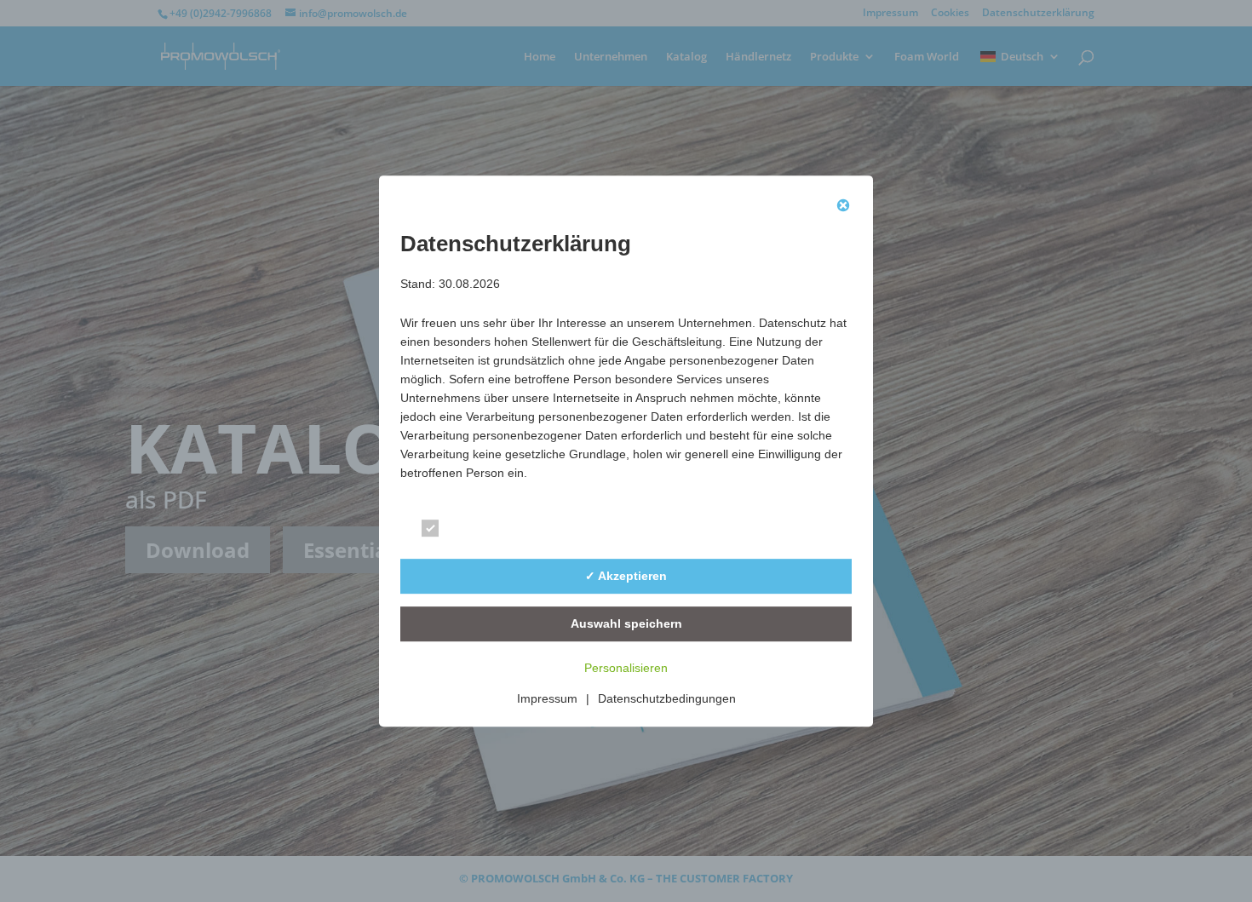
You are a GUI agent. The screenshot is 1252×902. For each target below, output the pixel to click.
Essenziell (480, 531)
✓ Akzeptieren (626, 576)
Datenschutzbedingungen (667, 698)
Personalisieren (626, 668)
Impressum (547, 698)
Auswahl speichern (626, 623)
